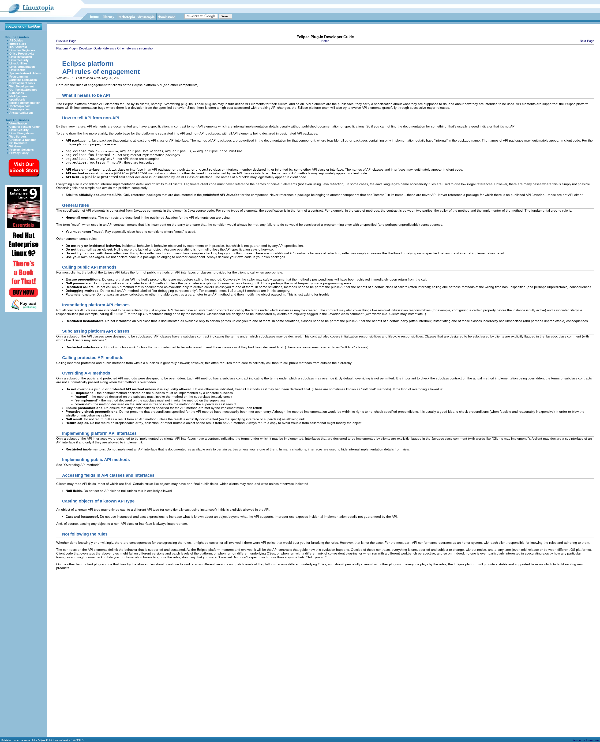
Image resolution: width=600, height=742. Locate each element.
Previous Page (66, 41)
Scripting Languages (23, 80)
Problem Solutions (21, 149)
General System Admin (24, 126)
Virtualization (18, 123)
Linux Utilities (18, 63)
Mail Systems (18, 96)
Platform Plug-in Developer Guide (78, 48)
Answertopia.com (21, 112)
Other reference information (135, 48)
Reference (109, 48)
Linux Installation (20, 57)
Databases (16, 93)
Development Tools (22, 83)
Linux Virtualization (22, 66)
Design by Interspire (585, 740)
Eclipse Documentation (24, 103)
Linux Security (19, 60)
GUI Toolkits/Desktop (23, 89)
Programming (18, 76)
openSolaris (17, 99)
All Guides (16, 40)
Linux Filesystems (21, 133)
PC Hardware (18, 143)
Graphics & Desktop (22, 140)
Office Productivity (21, 53)
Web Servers (18, 136)
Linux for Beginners (22, 50)
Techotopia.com (19, 106)
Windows (15, 146)
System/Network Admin (25, 73)
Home (325, 41)
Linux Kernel (17, 70)
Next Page (587, 41)
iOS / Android (18, 47)
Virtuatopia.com (19, 109)
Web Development (21, 86)
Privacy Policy (19, 153)
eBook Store (17, 43)
